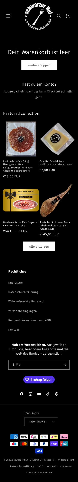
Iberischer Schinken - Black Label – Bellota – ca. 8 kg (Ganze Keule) (55, 225)
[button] (8, 16)
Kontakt (13, 329)
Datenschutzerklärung (23, 292)
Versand (51, 466)
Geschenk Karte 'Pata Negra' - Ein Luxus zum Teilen (20, 223)
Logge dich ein (14, 91)
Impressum (16, 282)
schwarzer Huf (20, 459)
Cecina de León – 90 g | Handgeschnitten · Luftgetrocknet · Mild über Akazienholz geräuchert (18, 165)
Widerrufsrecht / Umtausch (26, 301)
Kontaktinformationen (41, 472)
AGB (40, 466)
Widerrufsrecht (66, 459)
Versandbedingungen (22, 311)
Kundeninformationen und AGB (29, 320)
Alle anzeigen (39, 246)
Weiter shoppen (39, 65)
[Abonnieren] (64, 365)
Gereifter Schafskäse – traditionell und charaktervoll (56, 162)
